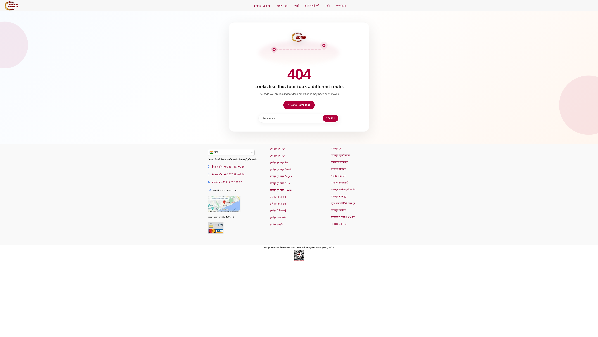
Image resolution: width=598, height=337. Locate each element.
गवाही (296, 5)
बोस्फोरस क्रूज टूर (339, 162)
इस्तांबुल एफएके (276, 224)
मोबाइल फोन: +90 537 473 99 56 (227, 166)
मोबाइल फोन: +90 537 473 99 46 (227, 174)
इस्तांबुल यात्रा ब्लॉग (278, 217)
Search (330, 118)
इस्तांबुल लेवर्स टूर (338, 210)
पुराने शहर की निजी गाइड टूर (343, 203)
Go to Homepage (299, 105)
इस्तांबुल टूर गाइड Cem (280, 183)
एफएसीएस (341, 5)
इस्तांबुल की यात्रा (338, 169)
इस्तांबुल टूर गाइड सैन (279, 162)
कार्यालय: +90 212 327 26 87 (227, 182)
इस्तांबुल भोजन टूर (339, 196)
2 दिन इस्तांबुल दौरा (278, 196)
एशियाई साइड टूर (338, 175)
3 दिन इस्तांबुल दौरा (278, 203)
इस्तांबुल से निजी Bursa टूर (343, 217)
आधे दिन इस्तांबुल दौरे (340, 182)
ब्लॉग (327, 5)
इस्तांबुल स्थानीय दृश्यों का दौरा (343, 189)
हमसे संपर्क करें (312, 5)
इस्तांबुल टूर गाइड (262, 5)
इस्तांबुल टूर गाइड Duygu (281, 190)
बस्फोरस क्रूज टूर (339, 223)
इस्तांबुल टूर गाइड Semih (280, 169)
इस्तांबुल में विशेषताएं (278, 210)
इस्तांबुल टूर (282, 5)
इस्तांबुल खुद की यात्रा (340, 155)
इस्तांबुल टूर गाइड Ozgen (281, 176)
